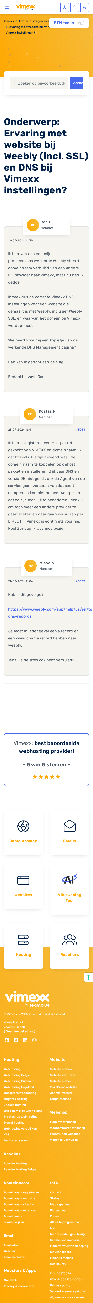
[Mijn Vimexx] (74, 7)
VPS (7, 1134)
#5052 (80, 581)
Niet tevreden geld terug (67, 1234)
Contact (56, 1192)
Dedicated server (16, 1140)
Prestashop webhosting (20, 1116)
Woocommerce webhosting (23, 1110)
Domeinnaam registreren (21, 1192)
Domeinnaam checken (19, 1204)
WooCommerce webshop (67, 1128)
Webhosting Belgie (17, 1075)
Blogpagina (58, 1210)
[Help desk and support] (64, 7)
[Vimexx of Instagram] (36, 1040)
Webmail (10, 1251)
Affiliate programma (64, 1222)
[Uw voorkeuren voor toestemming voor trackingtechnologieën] (88, 977)
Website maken (61, 1069)
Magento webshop (63, 1122)
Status (54, 1198)
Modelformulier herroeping (69, 1246)
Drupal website (60, 1099)
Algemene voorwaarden (67, 1297)
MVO (53, 1228)
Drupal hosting (14, 1122)
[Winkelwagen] (84, 7)
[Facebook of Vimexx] (8, 1040)
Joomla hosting (15, 1104)
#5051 (80, 429)
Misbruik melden (61, 1258)
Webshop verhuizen (64, 1139)
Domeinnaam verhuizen (20, 1198)
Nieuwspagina (60, 1204)
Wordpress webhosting (20, 1093)
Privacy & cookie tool (19, 1286)
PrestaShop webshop (65, 1133)
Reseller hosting (15, 1163)
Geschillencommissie (65, 1240)
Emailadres (11, 1245)
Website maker (60, 1081)
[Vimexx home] (25, 7)
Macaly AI (11, 1280)
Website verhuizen (63, 1075)
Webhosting (12, 1069)
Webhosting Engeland (19, 1087)
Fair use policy (60, 1285)
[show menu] (7, 6)
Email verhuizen (15, 1257)
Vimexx (9, 21)
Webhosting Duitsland (19, 1081)
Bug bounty (58, 1263)
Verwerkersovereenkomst (68, 1291)
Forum (23, 21)
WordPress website (63, 1087)
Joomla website (61, 1093)
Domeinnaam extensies (20, 1210)
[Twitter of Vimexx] (17, 1040)
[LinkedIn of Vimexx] (27, 1040)
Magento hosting (16, 1099)
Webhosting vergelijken (20, 1128)
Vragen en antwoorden (49, 21)
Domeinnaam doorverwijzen (14, 1219)
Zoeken (78, 83)
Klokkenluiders (60, 1252)
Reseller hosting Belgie (20, 1169)
